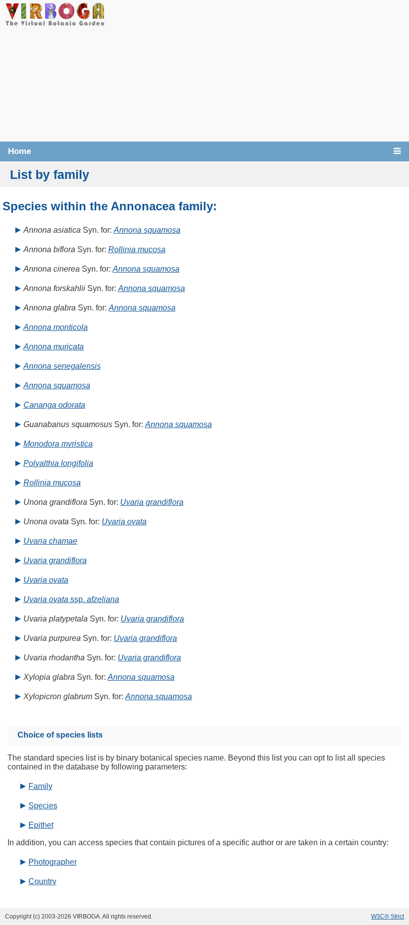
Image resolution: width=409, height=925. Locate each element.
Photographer (52, 862)
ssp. (71, 599)
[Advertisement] (257, 70)
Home (19, 151)
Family (40, 786)
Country (42, 881)
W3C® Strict (387, 916)
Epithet (40, 825)
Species (42, 805)
